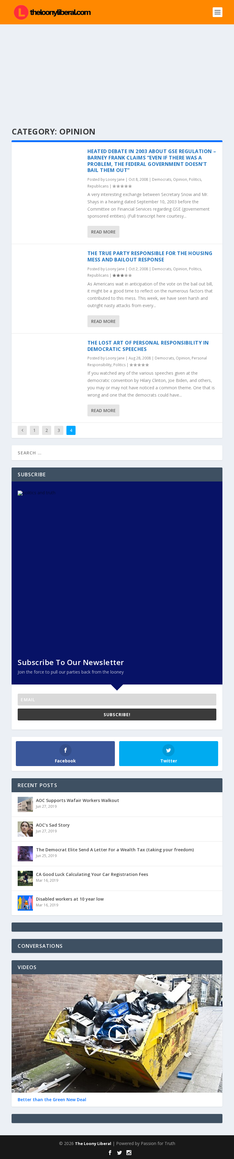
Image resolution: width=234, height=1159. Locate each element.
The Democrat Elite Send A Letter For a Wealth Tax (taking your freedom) (115, 850)
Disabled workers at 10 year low (70, 899)
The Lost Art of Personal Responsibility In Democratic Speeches (148, 345)
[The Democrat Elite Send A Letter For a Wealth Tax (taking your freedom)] (25, 853)
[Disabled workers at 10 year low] (25, 903)
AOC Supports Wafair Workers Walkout (77, 800)
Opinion (180, 179)
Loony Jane (115, 179)
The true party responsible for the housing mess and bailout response (150, 256)
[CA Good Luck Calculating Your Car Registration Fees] (25, 878)
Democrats (161, 179)
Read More (103, 232)
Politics (195, 179)
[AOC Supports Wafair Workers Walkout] (25, 804)
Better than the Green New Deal (52, 1099)
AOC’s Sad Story (53, 825)
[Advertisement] (117, 70)
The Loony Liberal (93, 1143)
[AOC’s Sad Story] (25, 829)
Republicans (97, 186)
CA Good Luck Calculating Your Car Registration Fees (92, 874)
